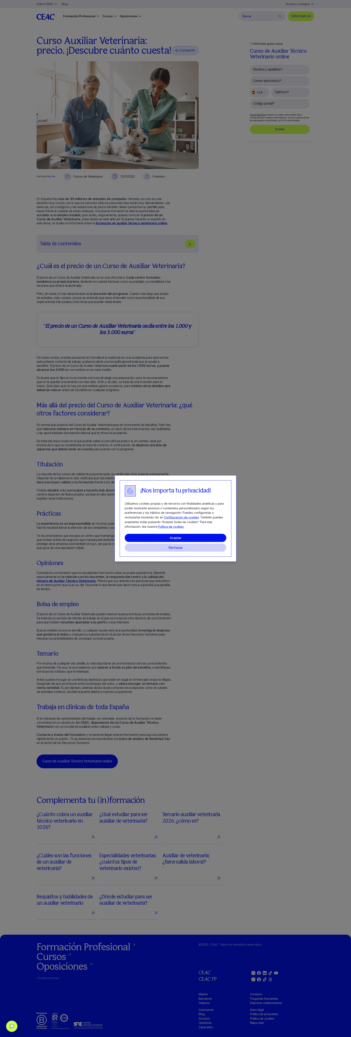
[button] (11, 1026)
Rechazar (175, 548)
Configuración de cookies (181, 517)
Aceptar (175, 538)
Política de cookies (171, 526)
